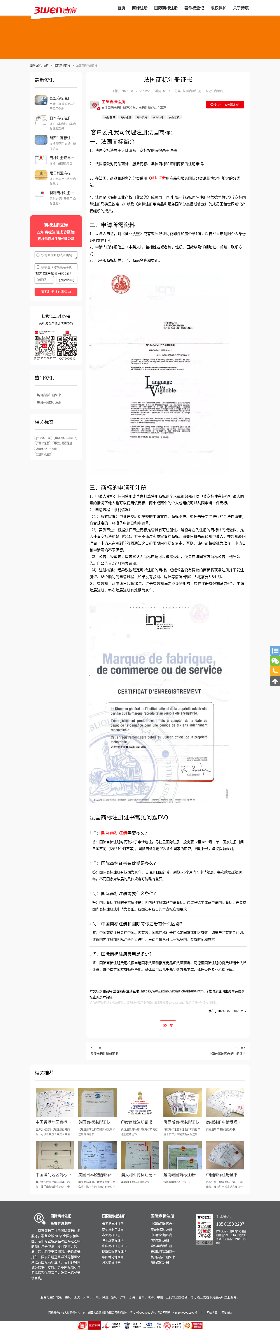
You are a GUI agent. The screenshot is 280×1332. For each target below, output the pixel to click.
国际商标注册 (114, 832)
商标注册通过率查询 (56, 292)
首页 (46, 65)
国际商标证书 (62, 65)
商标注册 (158, 177)
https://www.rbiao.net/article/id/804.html (173, 991)
